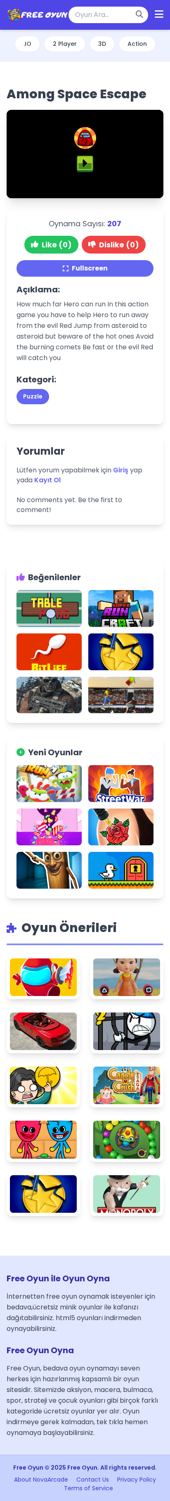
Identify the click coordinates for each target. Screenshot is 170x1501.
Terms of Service (88, 1488)
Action (137, 44)
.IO (27, 44)
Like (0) (57, 244)
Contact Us (92, 1479)
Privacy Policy (136, 1479)
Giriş (120, 470)
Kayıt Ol (47, 480)
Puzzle (32, 396)
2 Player (65, 44)
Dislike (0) (119, 244)
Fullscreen (90, 268)
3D (102, 44)
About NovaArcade (41, 1479)
